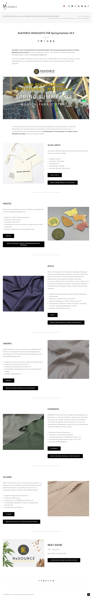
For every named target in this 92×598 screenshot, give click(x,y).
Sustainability (85, 16)
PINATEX (8, 236)
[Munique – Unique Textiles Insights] (10, 6)
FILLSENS (9, 514)
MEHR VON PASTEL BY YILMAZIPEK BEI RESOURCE (21, 521)
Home (79, 16)
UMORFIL (8, 380)
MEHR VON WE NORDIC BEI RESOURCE (62, 182)
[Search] (88, 6)
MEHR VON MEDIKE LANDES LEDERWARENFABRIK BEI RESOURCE (24, 244)
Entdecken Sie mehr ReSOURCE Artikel (63, 560)
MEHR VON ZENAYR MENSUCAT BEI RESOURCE (20, 388)
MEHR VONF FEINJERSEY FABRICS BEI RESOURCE (66, 322)
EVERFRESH (54, 448)
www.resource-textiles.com (38, 55)
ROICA (52, 315)
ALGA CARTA (54, 175)
